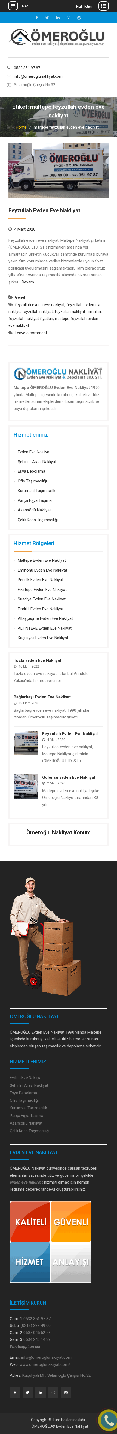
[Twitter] (28, 1392)
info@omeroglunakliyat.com (38, 76)
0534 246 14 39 (37, 1339)
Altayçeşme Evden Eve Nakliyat (45, 618)
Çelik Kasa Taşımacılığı (38, 519)
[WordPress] (66, 1392)
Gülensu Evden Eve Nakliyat (68, 777)
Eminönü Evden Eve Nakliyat (42, 570)
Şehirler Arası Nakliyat (37, 461)
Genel (20, 297)
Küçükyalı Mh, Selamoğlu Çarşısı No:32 (56, 1375)
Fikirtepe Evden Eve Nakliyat (42, 589)
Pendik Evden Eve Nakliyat (40, 579)
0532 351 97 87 (27, 68)
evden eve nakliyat (26, 1182)
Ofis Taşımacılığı (32, 481)
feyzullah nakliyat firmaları (78, 311)
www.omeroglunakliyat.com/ (45, 1364)
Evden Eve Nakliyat (34, 451)
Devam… (29, 282)
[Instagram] (53, 1392)
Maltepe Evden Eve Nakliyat (42, 560)
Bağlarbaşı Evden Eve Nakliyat (42, 697)
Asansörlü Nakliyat (34, 510)
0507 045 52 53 (37, 1332)
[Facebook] (15, 1392)
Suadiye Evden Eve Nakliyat (42, 599)
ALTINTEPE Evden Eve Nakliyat (45, 628)
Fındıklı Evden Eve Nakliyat (40, 608)
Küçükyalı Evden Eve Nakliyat (43, 637)
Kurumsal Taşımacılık (36, 490)
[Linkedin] (40, 1392)
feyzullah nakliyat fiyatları (30, 318)
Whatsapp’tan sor (25, 1346)
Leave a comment (31, 332)
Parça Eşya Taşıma (35, 500)
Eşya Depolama (31, 471)
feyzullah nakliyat (37, 311)
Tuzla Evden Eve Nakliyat (37, 660)
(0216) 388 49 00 (36, 1325)
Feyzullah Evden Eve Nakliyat (44, 210)
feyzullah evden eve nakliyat (39, 304)
